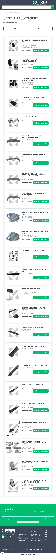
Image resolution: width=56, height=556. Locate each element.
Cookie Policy (37, 549)
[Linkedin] (46, 537)
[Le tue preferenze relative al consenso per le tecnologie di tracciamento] (2, 553)
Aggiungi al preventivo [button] (40, 50)
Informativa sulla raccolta (28, 554)
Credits (52, 549)
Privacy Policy (19, 518)
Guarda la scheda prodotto (27, 50)
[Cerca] (52, 7)
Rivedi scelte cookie (45, 549)
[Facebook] (46, 532)
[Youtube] (46, 535)
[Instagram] (46, 539)
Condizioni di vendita (21, 549)
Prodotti (7, 13)
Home (3, 13)
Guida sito (13, 549)
